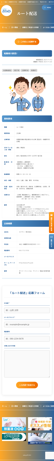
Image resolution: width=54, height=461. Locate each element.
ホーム (4, 27)
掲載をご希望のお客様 (30, 27)
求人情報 (14, 27)
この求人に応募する (28, 41)
